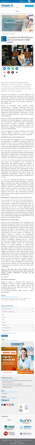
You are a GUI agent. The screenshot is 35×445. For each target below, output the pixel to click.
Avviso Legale (22, 443)
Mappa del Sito (13, 443)
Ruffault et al (14, 208)
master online (4, 300)
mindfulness (12, 300)
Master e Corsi (4, 1)
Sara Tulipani (22, 300)
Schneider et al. (18, 231)
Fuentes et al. (15, 143)
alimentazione (4, 298)
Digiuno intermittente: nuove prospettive (12, 384)
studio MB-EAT (7, 179)
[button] (32, 1)
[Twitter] (5, 405)
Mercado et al (28, 150)
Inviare (5, 336)
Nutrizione (5, 393)
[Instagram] (7, 405)
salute (16, 300)
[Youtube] (10, 405)
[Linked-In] (12, 405)
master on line (26, 298)
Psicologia (3, 34)
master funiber (19, 298)
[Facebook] (2, 405)
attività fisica (12, 298)
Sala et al (10, 202)
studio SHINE (6, 160)
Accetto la (9, 333)
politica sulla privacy (11, 333)
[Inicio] (7, 5)
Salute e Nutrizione (10, 34)
